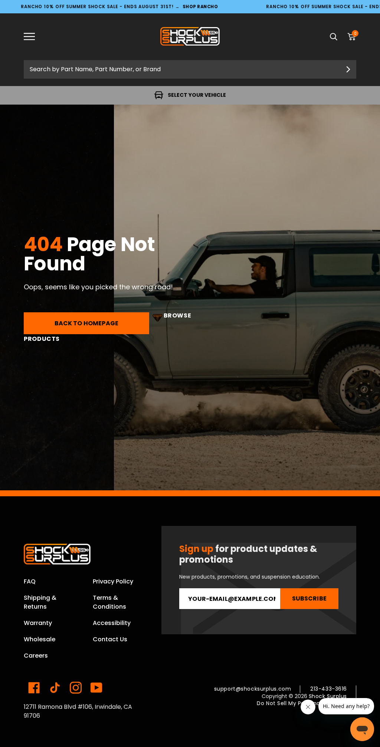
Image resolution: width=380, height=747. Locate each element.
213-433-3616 (328, 688)
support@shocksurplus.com (252, 688)
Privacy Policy (113, 581)
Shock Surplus (328, 696)
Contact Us (110, 639)
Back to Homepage (87, 323)
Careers (36, 655)
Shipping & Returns (40, 602)
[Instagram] (76, 688)
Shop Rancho (200, 6)
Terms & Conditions (109, 602)
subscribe (309, 598)
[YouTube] (96, 688)
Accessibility (112, 623)
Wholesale (39, 639)
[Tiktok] (55, 688)
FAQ (30, 581)
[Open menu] (35, 36)
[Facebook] (34, 688)
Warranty (38, 623)
